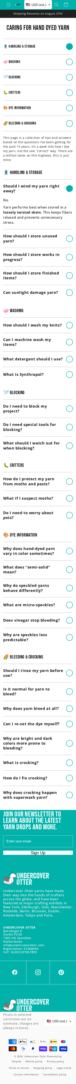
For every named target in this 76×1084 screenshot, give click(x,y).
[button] (8, 4)
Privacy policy (55, 1061)
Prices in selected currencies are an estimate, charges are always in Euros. (21, 1021)
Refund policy (34, 1061)
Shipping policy (43, 1067)
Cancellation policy (54, 1074)
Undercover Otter (35, 1056)
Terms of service (19, 1067)
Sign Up (38, 853)
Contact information (26, 1074)
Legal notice (64, 1067)
